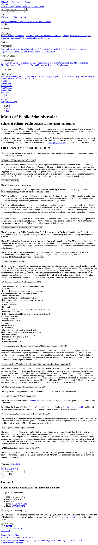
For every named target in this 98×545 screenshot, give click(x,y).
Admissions (23, 21)
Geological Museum (73, 63)
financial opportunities (75, 407)
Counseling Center (73, 49)
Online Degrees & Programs (27, 36)
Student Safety (34, 51)
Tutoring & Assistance (71, 36)
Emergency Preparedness (33, 540)
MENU (4, 24)
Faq (7, 110)
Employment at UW (51, 540)
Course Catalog (56, 36)
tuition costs (34, 400)
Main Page (15, 464)
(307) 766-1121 (19, 528)
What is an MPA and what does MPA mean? (18, 160)
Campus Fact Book (47, 51)
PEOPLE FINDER (27, 537)
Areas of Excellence (21, 63)
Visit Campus (6, 81)
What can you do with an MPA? (13, 261)
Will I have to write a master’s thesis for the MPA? (20, 448)
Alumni (24, 7)
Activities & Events (20, 51)
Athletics (17, 7)
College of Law (32, 38)
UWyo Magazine (11, 65)
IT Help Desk (78, 76)
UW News (32, 79)
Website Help (17, 540)
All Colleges (44, 38)
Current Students (44, 21)
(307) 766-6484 (18, 506)
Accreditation (6, 540)
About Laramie (7, 63)
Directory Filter (7, 474)
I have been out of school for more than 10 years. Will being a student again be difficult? (34, 346)
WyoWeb (5, 7)
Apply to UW (6, 86)
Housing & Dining (24, 49)
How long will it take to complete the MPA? (18, 428)
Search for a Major (8, 36)
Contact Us (5, 530)
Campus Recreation (9, 49)
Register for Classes (23, 76)
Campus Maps (51, 76)
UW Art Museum (36, 63)
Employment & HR (65, 76)
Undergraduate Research (28, 65)
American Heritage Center (54, 63)
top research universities (71, 517)
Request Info (6, 83)
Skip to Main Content (9, 2)
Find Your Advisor (38, 76)
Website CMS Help (20, 79)
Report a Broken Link (10, 535)
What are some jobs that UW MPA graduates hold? (21, 282)
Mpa (8, 108)
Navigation (6, 464)
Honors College (20, 38)
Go (3, 15)
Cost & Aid (33, 21)
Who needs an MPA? (10, 181)
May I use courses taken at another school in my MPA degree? (25, 414)
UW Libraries (44, 36)
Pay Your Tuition (8, 76)
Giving (11, 7)
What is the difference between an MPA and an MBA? (22, 228)
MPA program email (56, 142)
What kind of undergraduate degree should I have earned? (23, 387)
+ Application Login (35, 7)
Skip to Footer (24, 2)
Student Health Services (55, 49)
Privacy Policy (65, 540)
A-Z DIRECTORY (9, 537)
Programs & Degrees (9, 21)
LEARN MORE (8, 469)
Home (10, 106)
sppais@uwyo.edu (19, 504)
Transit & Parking (39, 49)
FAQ (3, 467)
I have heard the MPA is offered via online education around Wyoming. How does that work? (36, 364)
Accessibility (18, 543)
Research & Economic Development (53, 65)
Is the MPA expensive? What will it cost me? (18, 396)
